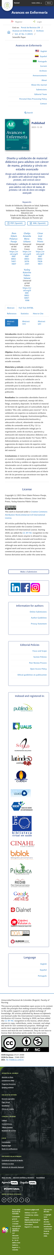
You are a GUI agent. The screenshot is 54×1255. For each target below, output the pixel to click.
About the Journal (39, 85)
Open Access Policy (38, 669)
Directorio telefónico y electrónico (23, 1178)
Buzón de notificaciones (9, 1149)
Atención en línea (7, 1077)
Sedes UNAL (36, 3)
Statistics (25, 314)
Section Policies (40, 657)
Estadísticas (5, 1106)
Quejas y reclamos (8, 1087)
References (11, 314)
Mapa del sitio (6, 1178)
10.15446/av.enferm (15, 1060)
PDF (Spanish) (16, 223)
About (44, 80)
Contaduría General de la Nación (12, 1160)
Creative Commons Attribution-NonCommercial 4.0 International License (26, 515)
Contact (43, 104)
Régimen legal (6, 1145)
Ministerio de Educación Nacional (13, 1167)
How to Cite (38, 314)
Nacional (16, 3)
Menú (49, 3)
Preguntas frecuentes (9, 1084)
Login (39, 22)
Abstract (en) (26, 322)
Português (42, 62)
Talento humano (7, 1127)
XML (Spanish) (39, 223)
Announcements (40, 76)
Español (43, 56)
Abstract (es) (10, 322)
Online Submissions (38, 612)
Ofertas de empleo (8, 1109)
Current (43, 66)
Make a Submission (28, 572)
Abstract (10, 308)
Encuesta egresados (8, 1099)
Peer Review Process (38, 663)
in (4, 1200)
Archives (40, 31)
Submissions (41, 90)
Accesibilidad (40, 1178)
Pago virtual (6, 1102)
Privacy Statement (39, 624)
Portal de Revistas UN (30, 28)
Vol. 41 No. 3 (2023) (24, 34)
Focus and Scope (40, 651)
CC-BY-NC (27, 533)
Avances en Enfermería (29, 13)
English (43, 51)
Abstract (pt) (41, 322)
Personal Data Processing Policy (33, 99)
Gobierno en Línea (8, 1164)
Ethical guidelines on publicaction (32, 675)
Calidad (4, 1120)
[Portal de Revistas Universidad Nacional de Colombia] (8, 32)
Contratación (6, 1142)
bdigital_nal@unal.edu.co (32, 1220)
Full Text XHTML (26, 308)
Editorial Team (40, 94)
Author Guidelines (39, 618)
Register (18, 22)
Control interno (7, 1124)
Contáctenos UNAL (8, 1080)
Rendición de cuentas (9, 1131)
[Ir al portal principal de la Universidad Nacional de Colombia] (7, 5)
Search (29, 113)
